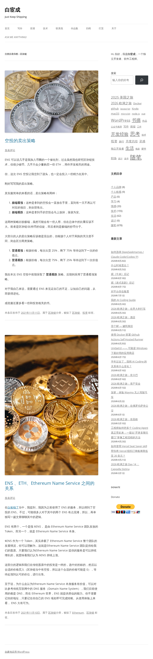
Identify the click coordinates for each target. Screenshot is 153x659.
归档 (88, 28)
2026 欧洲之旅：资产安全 (125, 383)
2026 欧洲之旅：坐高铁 (124, 419)
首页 (7, 28)
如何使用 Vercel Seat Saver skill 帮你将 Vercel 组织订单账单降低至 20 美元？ (129, 450)
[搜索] (141, 80)
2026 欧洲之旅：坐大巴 (124, 375)
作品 (144, 120)
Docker (137, 103)
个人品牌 (116, 187)
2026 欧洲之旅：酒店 (123, 317)
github (115, 108)
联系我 (59, 28)
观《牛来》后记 (120, 274)
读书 (126, 158)
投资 (32, 28)
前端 (132, 126)
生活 (130, 148)
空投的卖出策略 (20, 140)
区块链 (52, 312)
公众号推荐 (116, 126)
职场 (114, 158)
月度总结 (132, 141)
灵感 (142, 141)
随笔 (136, 157)
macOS (115, 113)
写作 (20, 28)
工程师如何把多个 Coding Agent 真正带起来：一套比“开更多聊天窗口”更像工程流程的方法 (129, 432)
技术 (45, 28)
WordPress (120, 120)
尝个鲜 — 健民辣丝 (122, 326)
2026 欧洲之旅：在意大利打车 (128, 308)
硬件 (143, 148)
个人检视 (116, 192)
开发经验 (119, 134)
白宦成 (12, 9)
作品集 (74, 28)
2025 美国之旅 (122, 97)
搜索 (113, 73)
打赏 (101, 28)
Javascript (125, 108)
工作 (139, 126)
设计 (120, 158)
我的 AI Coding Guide (123, 300)
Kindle (135, 108)
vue (143, 113)
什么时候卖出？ (120, 265)
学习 (113, 201)
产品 (113, 196)
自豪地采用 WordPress (17, 651)
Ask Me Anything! (16, 37)
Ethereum (78, 612)
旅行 (121, 141)
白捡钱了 (13, 507)
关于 (114, 28)
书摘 (136, 120)
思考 (135, 133)
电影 (137, 148)
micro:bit (125, 113)
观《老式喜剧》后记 (122, 282)
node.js (136, 113)
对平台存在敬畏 (120, 291)
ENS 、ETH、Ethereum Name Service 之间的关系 (49, 485)
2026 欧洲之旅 (121, 103)
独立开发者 (117, 148)
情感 (113, 206)
